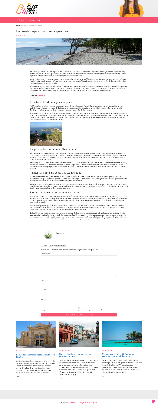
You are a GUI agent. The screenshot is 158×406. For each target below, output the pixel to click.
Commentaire (46, 254)
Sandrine (59, 233)
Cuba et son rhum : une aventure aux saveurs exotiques (76, 355)
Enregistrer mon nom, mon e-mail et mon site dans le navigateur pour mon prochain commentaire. (73, 310)
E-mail (43, 290)
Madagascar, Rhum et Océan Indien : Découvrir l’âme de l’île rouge (119, 355)
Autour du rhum (35, 20)
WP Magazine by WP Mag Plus (87, 403)
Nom (43, 281)
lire (17, 377)
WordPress (73, 403)
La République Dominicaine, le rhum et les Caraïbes (35, 355)
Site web (43, 299)
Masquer (41, 95)
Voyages (22, 20)
